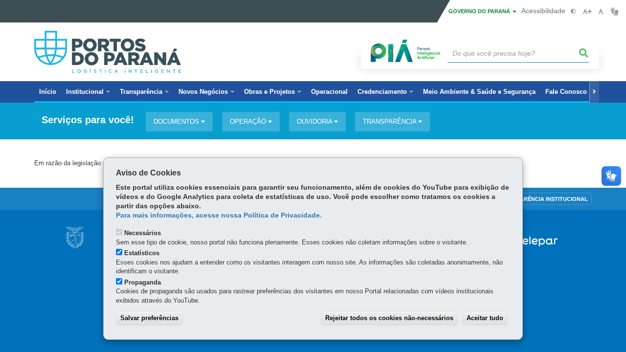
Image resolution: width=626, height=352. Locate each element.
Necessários (142, 233)
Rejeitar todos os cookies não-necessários (389, 318)
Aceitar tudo (485, 318)
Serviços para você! (88, 120)
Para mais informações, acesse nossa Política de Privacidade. (219, 215)
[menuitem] (88, 92)
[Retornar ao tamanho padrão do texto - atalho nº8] (600, 11)
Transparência (390, 121)
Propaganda (142, 282)
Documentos (177, 121)
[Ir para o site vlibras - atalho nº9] (614, 11)
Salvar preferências (149, 318)
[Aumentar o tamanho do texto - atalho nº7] (587, 11)
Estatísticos (141, 253)
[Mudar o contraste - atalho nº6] (573, 11)
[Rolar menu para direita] (594, 92)
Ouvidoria (315, 121)
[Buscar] (584, 53)
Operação (249, 121)
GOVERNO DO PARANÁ (480, 11)
